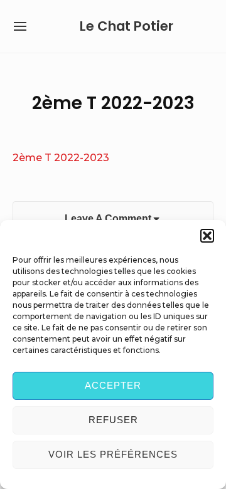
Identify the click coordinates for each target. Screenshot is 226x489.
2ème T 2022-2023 (61, 157)
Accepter (113, 385)
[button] (207, 235)
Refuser (113, 419)
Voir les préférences (113, 454)
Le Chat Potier (126, 26)
